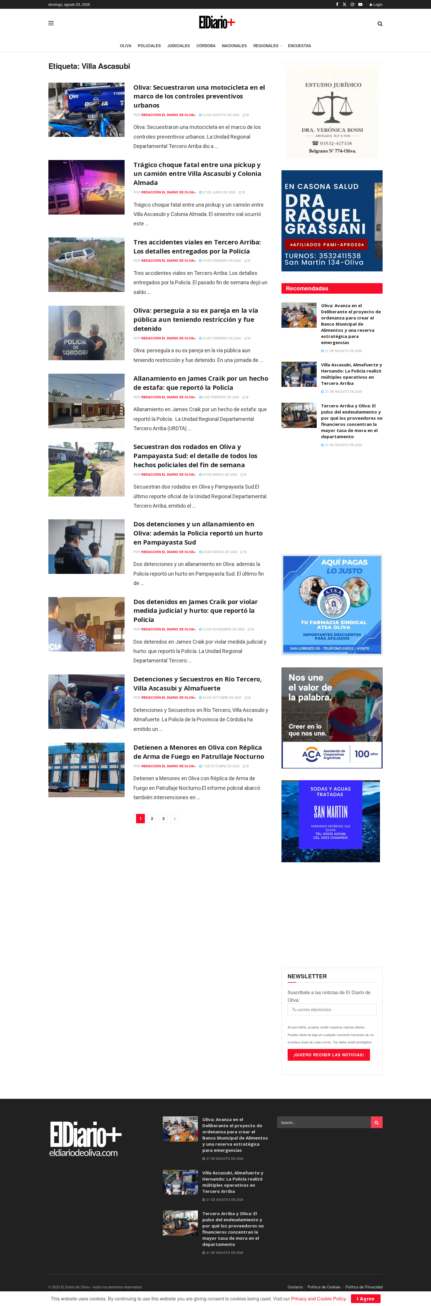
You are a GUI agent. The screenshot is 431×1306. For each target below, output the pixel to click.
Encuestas (299, 45)
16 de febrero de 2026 (221, 260)
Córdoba (206, 45)
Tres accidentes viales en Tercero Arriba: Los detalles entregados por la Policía (197, 246)
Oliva (125, 45)
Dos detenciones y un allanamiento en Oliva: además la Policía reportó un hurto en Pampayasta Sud (198, 532)
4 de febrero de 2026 (220, 396)
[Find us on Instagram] (352, 4)
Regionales (266, 45)
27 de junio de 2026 (218, 192)
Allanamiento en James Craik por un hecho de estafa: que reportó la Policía (200, 383)
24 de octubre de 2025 (221, 697)
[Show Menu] (51, 23)
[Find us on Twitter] (344, 4)
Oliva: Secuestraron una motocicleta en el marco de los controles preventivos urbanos (199, 96)
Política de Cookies (324, 1287)
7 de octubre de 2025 (221, 765)
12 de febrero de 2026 (221, 338)
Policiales (149, 45)
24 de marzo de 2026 (219, 474)
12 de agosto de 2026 (221, 114)
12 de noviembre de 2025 (223, 629)
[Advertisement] (332, 501)
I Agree (366, 1298)
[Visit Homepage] (216, 23)
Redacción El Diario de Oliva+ (168, 115)
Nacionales (234, 45)
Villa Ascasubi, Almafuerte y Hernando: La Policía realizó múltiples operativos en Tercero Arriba (351, 374)
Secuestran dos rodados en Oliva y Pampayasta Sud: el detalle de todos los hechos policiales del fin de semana (195, 455)
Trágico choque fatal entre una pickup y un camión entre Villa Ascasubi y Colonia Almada (197, 173)
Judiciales (178, 45)
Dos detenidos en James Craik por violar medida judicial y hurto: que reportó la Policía (195, 610)
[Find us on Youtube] (360, 4)
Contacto (295, 1287)
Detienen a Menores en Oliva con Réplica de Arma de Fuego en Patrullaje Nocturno (198, 752)
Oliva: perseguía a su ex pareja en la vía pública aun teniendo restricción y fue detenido (195, 319)
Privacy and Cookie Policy (318, 1298)
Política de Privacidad (364, 1287)
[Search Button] (380, 23)
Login (378, 4)
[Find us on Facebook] (337, 4)
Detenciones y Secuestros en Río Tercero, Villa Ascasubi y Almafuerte (197, 683)
